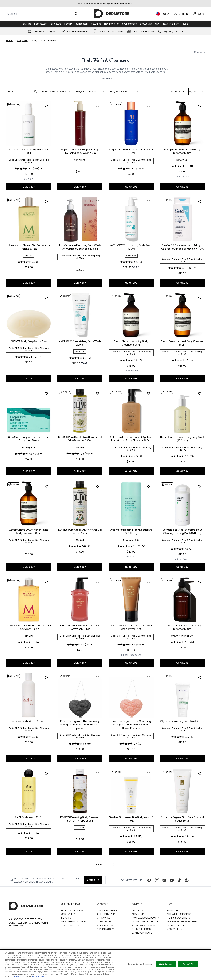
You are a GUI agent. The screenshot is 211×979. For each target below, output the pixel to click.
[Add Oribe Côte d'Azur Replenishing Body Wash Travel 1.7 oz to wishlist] (148, 582)
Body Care (22, 40)
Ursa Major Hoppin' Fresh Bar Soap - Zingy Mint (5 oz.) (28, 438)
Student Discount (143, 929)
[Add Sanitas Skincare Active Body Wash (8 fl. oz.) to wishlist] (148, 773)
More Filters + (176, 91)
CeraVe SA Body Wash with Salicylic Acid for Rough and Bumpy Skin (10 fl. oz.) (182, 249)
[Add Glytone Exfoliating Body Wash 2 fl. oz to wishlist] (200, 677)
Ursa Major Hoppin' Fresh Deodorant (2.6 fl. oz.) (131, 531)
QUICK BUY (29, 186)
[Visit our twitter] (156, 880)
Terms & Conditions (179, 917)
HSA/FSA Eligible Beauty (145, 917)
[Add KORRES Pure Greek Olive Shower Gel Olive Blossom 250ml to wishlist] (97, 393)
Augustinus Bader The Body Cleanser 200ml (131, 151)
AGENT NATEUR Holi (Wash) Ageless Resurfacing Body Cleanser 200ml (131, 438)
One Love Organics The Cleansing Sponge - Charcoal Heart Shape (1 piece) (80, 724)
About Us (137, 910)
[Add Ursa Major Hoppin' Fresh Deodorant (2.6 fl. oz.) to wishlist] (148, 486)
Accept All (188, 963)
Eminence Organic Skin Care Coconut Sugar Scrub (182, 818)
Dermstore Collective (145, 921)
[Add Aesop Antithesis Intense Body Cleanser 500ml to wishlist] (200, 106)
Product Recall (176, 925)
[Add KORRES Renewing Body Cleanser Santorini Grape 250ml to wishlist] (97, 773)
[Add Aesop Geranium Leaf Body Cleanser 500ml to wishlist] (200, 298)
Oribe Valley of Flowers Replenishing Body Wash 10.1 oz (80, 627)
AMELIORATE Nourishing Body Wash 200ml (80, 342)
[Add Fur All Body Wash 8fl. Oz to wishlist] (46, 773)
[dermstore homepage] (112, 13)
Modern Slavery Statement (183, 921)
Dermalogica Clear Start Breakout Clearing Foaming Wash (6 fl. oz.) (182, 531)
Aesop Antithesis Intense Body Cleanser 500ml (182, 151)
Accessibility (174, 929)
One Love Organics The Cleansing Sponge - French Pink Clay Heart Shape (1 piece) (131, 724)
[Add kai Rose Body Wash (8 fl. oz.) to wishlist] (46, 677)
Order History (105, 929)
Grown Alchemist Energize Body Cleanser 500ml (182, 627)
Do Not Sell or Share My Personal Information (28, 924)
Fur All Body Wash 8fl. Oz (29, 817)
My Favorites (104, 921)
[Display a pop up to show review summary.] (41, 168)
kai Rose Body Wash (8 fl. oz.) (29, 721)
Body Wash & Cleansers (105, 60)
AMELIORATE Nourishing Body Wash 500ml (131, 247)
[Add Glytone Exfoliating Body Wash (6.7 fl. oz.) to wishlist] (46, 106)
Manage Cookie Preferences (25, 919)
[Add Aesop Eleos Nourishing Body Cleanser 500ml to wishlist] (148, 298)
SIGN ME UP (92, 880)
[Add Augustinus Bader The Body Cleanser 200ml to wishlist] (148, 106)
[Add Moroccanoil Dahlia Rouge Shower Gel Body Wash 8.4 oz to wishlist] (46, 582)
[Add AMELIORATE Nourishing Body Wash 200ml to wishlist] (97, 298)
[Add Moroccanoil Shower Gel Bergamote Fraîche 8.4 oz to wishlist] (46, 201)
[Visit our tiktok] (179, 880)
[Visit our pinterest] (186, 880)
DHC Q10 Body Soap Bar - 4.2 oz (28, 341)
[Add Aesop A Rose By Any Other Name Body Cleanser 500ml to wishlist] (46, 486)
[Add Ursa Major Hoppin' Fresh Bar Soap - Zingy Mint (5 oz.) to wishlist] (46, 393)
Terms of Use (37, 976)
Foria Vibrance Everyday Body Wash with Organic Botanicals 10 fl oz (80, 247)
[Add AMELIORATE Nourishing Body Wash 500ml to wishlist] (148, 201)
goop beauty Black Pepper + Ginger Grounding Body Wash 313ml (80, 151)
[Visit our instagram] (164, 880)
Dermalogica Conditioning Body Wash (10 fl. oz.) (182, 438)
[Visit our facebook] (149, 880)
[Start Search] (76, 13)
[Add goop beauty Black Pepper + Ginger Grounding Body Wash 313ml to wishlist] (97, 106)
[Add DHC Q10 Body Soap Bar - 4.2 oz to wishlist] (46, 298)
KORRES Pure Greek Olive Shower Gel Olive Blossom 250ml (80, 438)
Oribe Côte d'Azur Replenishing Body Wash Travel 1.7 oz (131, 627)
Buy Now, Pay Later (142, 932)
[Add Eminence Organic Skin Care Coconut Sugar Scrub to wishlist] (200, 773)
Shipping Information (73, 921)
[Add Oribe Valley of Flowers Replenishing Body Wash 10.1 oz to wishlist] (97, 582)
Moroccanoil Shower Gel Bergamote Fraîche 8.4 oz (28, 247)
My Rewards (103, 917)
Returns (66, 917)
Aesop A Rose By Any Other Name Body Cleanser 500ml (28, 531)
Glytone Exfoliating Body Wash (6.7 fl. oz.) (29, 151)
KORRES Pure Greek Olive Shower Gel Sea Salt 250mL (80, 531)
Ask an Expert (140, 914)
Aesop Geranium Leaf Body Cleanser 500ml (182, 342)
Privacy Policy (175, 910)
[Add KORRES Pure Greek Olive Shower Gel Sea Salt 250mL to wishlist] (97, 486)
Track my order (70, 925)
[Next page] (113, 864)
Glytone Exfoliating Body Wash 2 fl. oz (182, 721)
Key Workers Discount (145, 925)
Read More (105, 78)
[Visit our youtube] (171, 880)
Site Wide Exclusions (179, 914)
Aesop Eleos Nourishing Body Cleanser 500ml (131, 342)
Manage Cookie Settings (139, 963)
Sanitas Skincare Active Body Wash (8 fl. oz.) (131, 818)
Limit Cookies (166, 963)
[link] (181, 14)
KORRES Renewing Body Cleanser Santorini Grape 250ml (79, 818)
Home (9, 40)
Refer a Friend (105, 925)
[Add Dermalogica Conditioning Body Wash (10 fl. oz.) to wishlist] (200, 393)
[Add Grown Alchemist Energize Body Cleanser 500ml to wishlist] (200, 582)
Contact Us (68, 914)
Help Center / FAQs (72, 910)
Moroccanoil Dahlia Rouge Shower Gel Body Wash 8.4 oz (28, 627)
